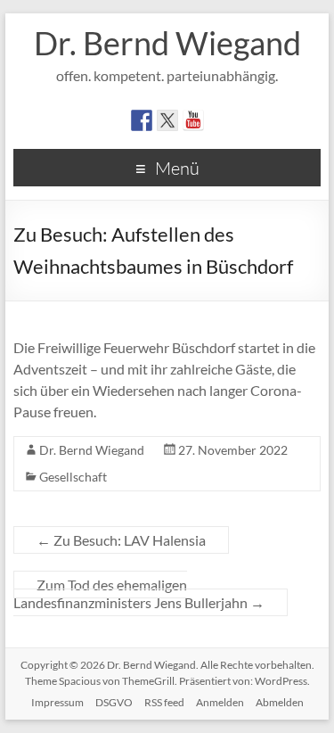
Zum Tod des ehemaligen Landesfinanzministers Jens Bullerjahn (139, 593)
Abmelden (280, 702)
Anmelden (220, 702)
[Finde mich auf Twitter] (167, 120)
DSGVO (114, 702)
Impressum (57, 702)
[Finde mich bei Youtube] (193, 120)
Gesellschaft (73, 476)
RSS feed (164, 702)
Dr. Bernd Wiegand (167, 42)
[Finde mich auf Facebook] (141, 120)
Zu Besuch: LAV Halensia (121, 539)
